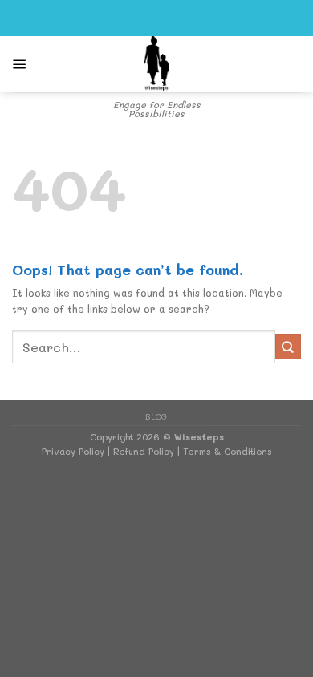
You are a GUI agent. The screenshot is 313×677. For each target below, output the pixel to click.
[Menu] (19, 64)
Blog (156, 416)
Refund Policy (143, 451)
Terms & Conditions (227, 451)
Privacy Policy (73, 451)
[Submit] (288, 346)
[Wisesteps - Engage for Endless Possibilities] (156, 64)
